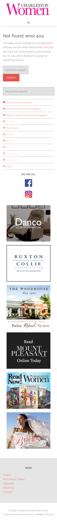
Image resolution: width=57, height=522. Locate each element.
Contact (7, 491)
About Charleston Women (19, 102)
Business (10, 121)
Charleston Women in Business (18, 514)
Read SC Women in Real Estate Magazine (26, 115)
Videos (7, 474)
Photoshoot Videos (14, 479)
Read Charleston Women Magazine (23, 108)
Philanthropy (12, 153)
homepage (48, 47)
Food (9, 166)
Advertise (8, 487)
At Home (10, 159)
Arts (8, 147)
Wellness (10, 134)
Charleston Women (28, 9)
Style (8, 140)
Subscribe (8, 483)
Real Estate (12, 128)
